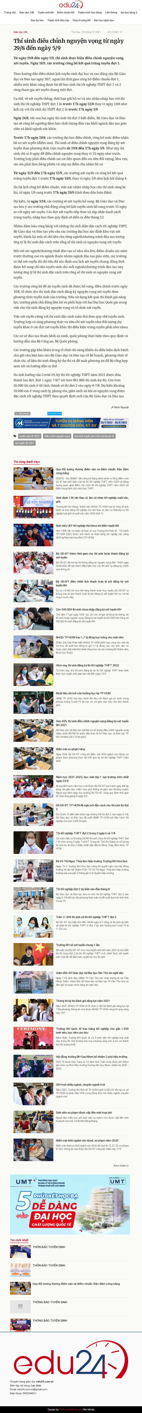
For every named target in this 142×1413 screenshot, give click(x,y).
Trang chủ (10, 12)
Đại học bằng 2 (129, 12)
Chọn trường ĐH (82, 20)
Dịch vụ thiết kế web (70, 1409)
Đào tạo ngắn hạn (104, 20)
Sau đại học (37, 20)
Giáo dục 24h (26, 12)
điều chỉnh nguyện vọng (57, 436)
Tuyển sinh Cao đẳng (90, 12)
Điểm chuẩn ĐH (65, 12)
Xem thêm (120, 1165)
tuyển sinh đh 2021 (30, 436)
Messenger (24, 413)
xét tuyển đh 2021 (24, 443)
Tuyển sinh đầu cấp (58, 20)
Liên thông (111, 12)
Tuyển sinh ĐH (46, 12)
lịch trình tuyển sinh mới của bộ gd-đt (94, 436)
